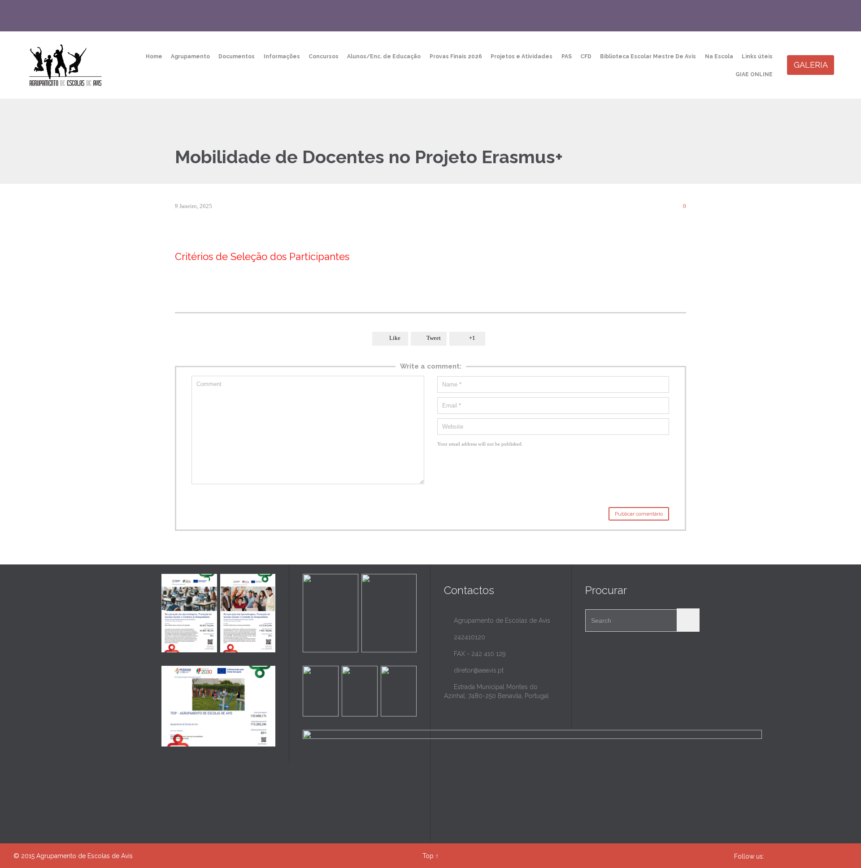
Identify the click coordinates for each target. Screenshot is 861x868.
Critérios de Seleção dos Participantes (262, 256)
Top (428, 855)
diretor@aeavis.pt (474, 670)
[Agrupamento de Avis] (66, 65)
